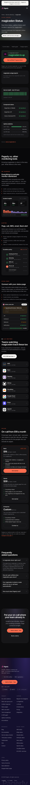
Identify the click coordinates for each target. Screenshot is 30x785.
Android (5, 689)
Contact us (15, 525)
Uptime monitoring (6, 717)
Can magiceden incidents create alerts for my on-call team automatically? (12, 584)
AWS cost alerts (5, 709)
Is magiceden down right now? (12, 560)
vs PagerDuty (20, 701)
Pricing (18, 709)
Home (3, 14)
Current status (5, 46)
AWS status (19, 729)
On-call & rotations (6, 698)
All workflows (5, 720)
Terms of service (6, 763)
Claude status (20, 735)
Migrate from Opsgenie (22, 698)
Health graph (15, 46)
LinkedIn (4, 780)
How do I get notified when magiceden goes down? (10, 576)
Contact (3, 745)
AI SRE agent (5, 715)
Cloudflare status (21, 748)
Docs (15, 780)
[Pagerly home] (5, 8)
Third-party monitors (7, 737)
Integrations (19, 712)
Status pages (5, 706)
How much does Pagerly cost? (12, 591)
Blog (3, 729)
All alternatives (20, 706)
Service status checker (7, 735)
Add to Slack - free (16, 630)
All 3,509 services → (9, 356)
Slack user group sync (7, 701)
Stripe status (20, 732)
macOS (13, 689)
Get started (15, 470)
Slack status (19, 740)
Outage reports (24, 46)
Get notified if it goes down (15, 60)
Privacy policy (5, 760)
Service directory (10, 14)
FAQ (3, 743)
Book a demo (15, 636)
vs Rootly (19, 704)
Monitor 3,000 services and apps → (11, 35)
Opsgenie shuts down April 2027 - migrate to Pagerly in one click (15, 3)
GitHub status (20, 743)
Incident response (6, 704)
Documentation (5, 732)
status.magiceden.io (11, 142)
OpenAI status (20, 745)
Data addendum (5, 765)
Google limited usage (7, 768)
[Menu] (27, 8)
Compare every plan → (7, 535)
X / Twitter (10, 780)
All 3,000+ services (21, 751)
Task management (6, 712)
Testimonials (5, 740)
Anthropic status (20, 737)
